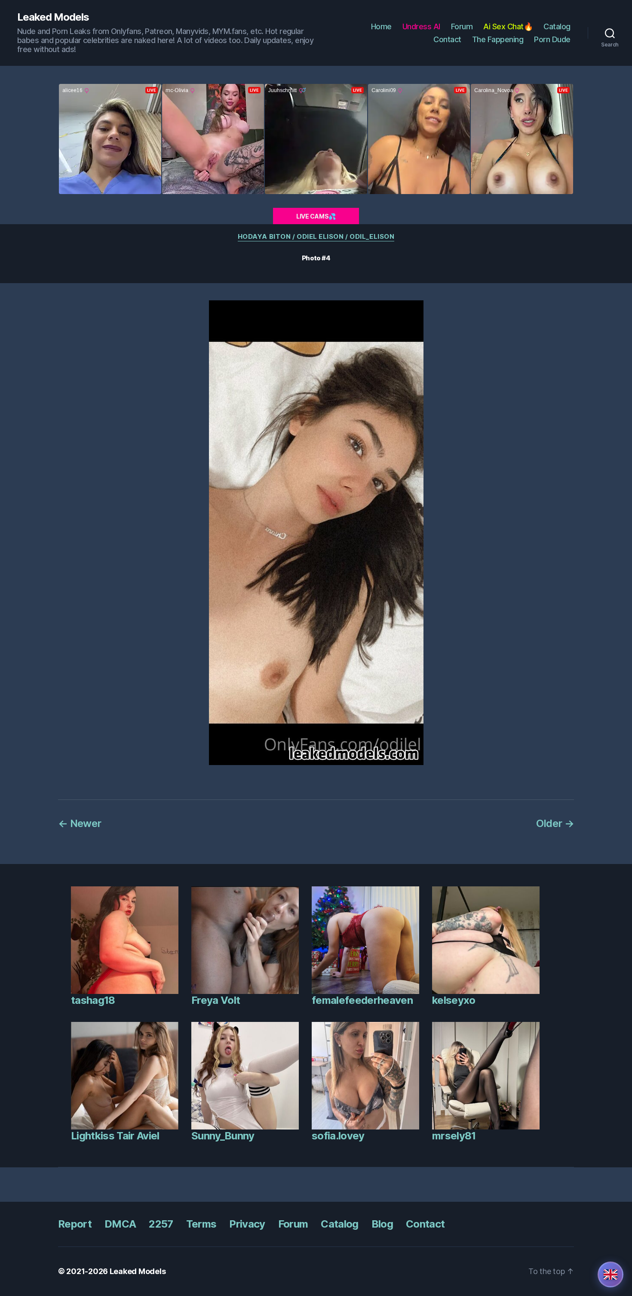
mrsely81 (454, 1135)
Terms (201, 1224)
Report (75, 1224)
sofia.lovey (338, 1135)
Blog (382, 1224)
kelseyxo (454, 1000)
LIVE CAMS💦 (316, 216)
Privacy (247, 1224)
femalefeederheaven (362, 1000)
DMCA (120, 1224)
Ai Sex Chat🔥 (508, 26)
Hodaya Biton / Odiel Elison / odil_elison (316, 237)
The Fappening (498, 39)
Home (381, 26)
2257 (161, 1224)
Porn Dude (552, 39)
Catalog (557, 26)
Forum (462, 26)
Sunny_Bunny (223, 1135)
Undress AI (421, 26)
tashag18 (93, 1000)
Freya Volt (215, 1000)
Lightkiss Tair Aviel (115, 1135)
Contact (447, 39)
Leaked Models (53, 17)
